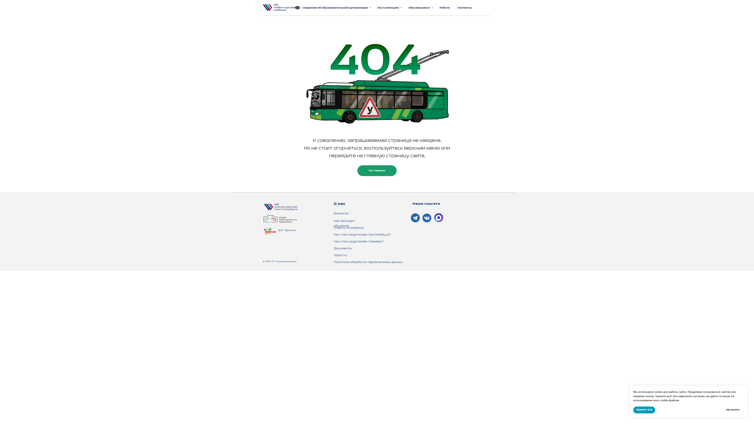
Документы (343, 248)
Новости (340, 255)
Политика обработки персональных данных (368, 262)
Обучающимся (419, 7)
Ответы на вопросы (349, 227)
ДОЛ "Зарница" (287, 230)
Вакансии (341, 213)
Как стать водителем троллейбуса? (362, 234)
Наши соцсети (426, 204)
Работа (445, 7)
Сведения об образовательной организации (335, 7)
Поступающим (388, 7)
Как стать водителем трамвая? (358, 241)
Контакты (465, 7)
